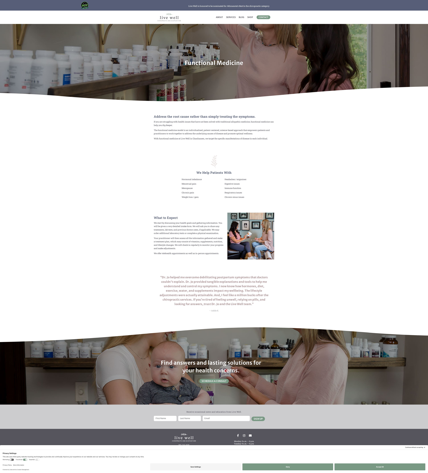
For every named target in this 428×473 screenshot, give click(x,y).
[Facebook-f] (238, 435)
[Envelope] (250, 435)
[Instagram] (244, 435)
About (219, 17)
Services (231, 17)
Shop (250, 17)
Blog (241, 17)
